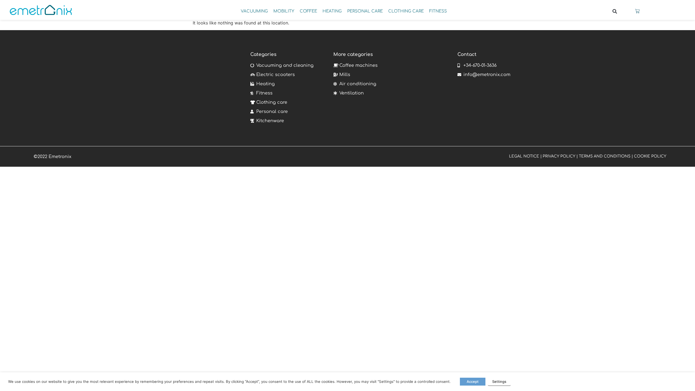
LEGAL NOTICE (524, 156)
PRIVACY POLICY (559, 156)
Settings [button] (499, 381)
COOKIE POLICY (650, 156)
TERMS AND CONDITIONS (604, 156)
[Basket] (637, 11)
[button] (615, 11)
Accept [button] (473, 381)
